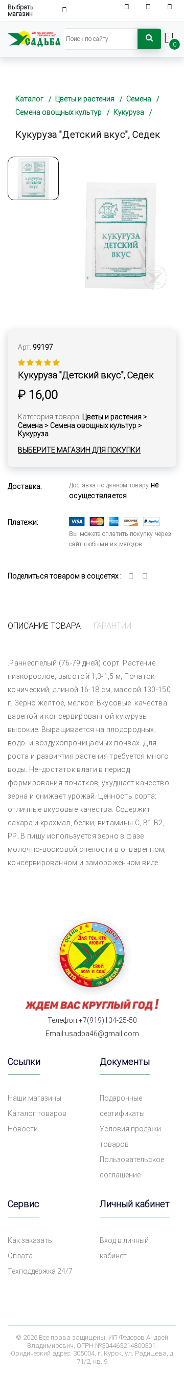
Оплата (20, 1256)
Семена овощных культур (58, 112)
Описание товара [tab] (44, 626)
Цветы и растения (84, 99)
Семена (138, 99)
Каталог (29, 99)
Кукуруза (128, 112)
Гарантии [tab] (112, 626)
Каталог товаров (37, 1113)
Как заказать (30, 1240)
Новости (23, 1129)
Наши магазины (34, 1098)
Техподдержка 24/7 (40, 1271)
